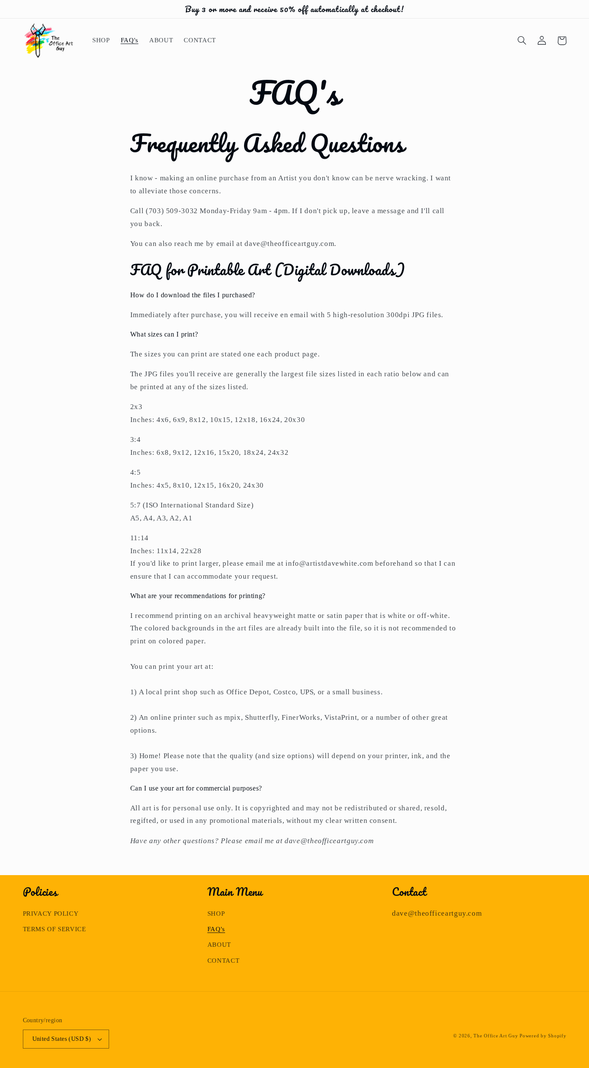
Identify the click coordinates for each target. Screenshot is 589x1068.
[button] (522, 40)
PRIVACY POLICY (51, 913)
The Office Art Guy (495, 1035)
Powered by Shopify (543, 1035)
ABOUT (219, 944)
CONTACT (223, 960)
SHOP (216, 913)
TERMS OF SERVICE (54, 929)
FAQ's (216, 929)
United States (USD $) (61, 1039)
